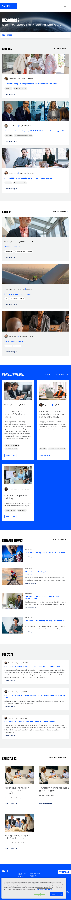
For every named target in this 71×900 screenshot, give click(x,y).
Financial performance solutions (23, 135)
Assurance (8, 346)
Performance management (57, 448)
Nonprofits (8, 182)
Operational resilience (13, 247)
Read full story (9, 94)
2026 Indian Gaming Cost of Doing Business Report (45, 553)
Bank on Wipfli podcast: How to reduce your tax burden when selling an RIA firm (34, 696)
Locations (20, 876)
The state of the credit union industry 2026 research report (42, 597)
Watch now (10, 455)
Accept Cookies (56, 894)
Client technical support (22, 873)
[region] (33, 888)
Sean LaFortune (13, 126)
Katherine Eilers (13, 173)
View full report (29, 557)
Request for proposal (32, 876)
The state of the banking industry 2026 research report (44, 622)
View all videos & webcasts (55, 374)
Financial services (10, 510)
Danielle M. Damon (14, 489)
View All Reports (59, 540)
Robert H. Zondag (13, 663)
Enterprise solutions (11, 448)
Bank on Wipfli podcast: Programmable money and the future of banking (33, 666)
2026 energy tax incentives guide (17, 294)
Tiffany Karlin (12, 78)
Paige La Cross (47, 405)
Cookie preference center (39, 894)
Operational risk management (23, 251)
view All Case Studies (57, 758)
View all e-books (59, 211)
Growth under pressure (13, 341)
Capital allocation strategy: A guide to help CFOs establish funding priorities (35, 131)
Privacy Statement (34, 873)
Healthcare (8, 88)
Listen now (8, 680)
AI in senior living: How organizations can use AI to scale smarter (30, 84)
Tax (6, 298)
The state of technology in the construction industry (43, 573)
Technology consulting (20, 88)
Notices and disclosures (44, 889)
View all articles (59, 48)
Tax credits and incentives (17, 298)
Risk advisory (9, 251)
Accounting (9, 135)
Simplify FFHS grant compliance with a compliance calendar (28, 178)
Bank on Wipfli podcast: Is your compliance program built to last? (30, 722)
